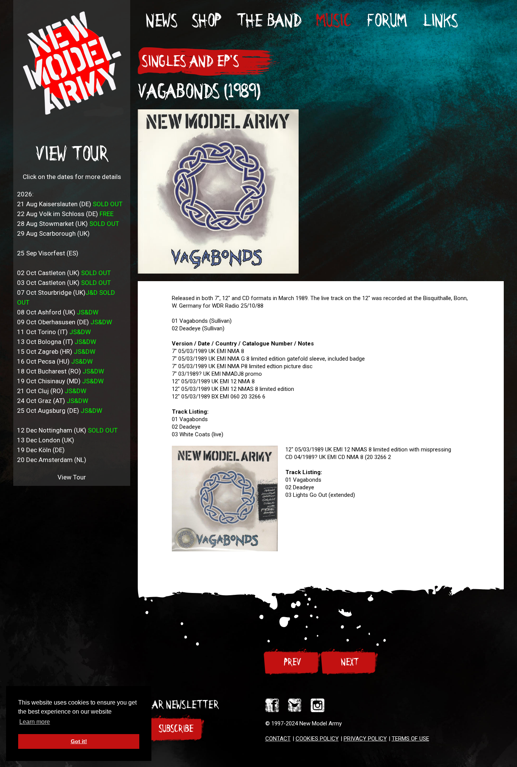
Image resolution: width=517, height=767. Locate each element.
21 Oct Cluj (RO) (51, 391)
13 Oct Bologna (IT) (56, 341)
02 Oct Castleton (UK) (64, 273)
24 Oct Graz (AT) (52, 401)
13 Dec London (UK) (45, 440)
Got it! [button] (79, 741)
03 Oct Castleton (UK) (64, 282)
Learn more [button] (34, 722)
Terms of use (410, 738)
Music (333, 20)
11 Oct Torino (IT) (54, 332)
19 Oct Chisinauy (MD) (60, 381)
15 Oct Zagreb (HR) (56, 351)
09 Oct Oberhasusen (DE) (64, 322)
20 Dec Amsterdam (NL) (51, 460)
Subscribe (176, 729)
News (161, 20)
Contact (278, 738)
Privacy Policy (365, 738)
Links (439, 20)
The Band (268, 20)
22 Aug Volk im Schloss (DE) (65, 214)
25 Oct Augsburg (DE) (59, 410)
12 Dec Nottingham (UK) (67, 430)
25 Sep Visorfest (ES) (47, 253)
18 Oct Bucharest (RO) (60, 371)
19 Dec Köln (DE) (41, 450)
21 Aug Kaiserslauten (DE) (70, 204)
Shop (206, 20)
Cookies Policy (317, 738)
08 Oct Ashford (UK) (57, 312)
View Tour (72, 154)
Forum (385, 20)
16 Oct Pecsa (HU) (55, 361)
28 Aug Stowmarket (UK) (68, 223)
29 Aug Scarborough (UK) (53, 233)
